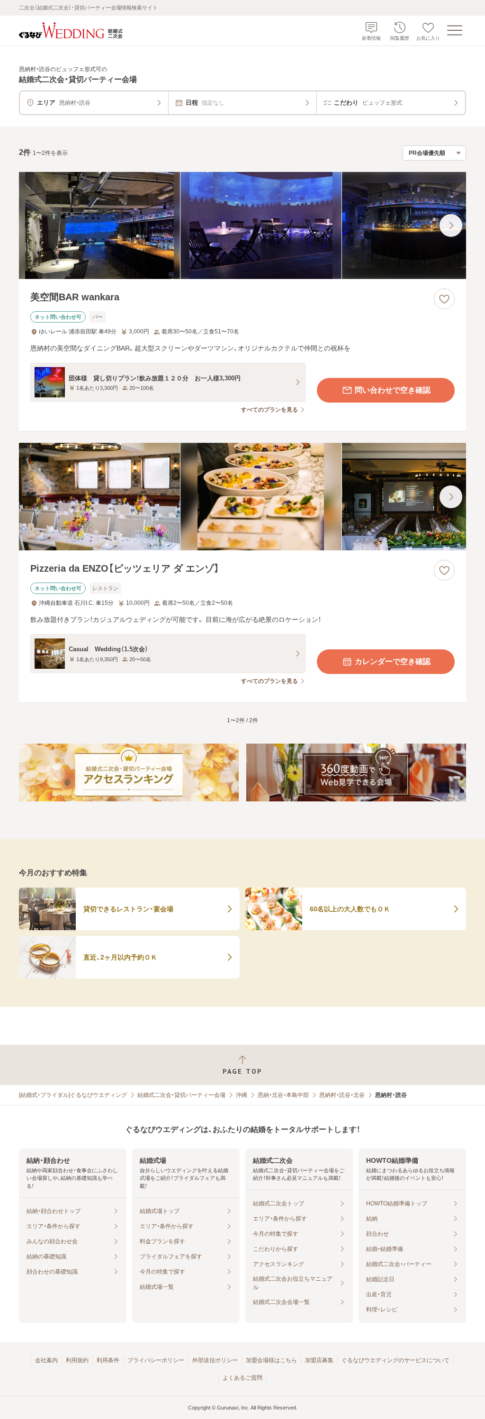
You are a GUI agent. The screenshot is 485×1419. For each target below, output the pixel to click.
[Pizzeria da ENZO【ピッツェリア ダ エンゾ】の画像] (242, 496)
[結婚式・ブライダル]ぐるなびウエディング (73, 1095)
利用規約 (77, 1360)
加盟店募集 (319, 1360)
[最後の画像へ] (451, 225)
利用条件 (108, 1360)
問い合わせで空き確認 (393, 390)
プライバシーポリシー (155, 1360)
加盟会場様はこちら (271, 1360)
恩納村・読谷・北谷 (342, 1095)
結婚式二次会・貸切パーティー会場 (181, 1095)
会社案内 (46, 1360)
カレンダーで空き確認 (393, 661)
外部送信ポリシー (215, 1360)
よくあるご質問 (242, 1377)
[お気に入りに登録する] (444, 298)
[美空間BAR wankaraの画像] (242, 225)
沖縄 (241, 1095)
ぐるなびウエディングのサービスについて (395, 1360)
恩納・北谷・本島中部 (283, 1095)
